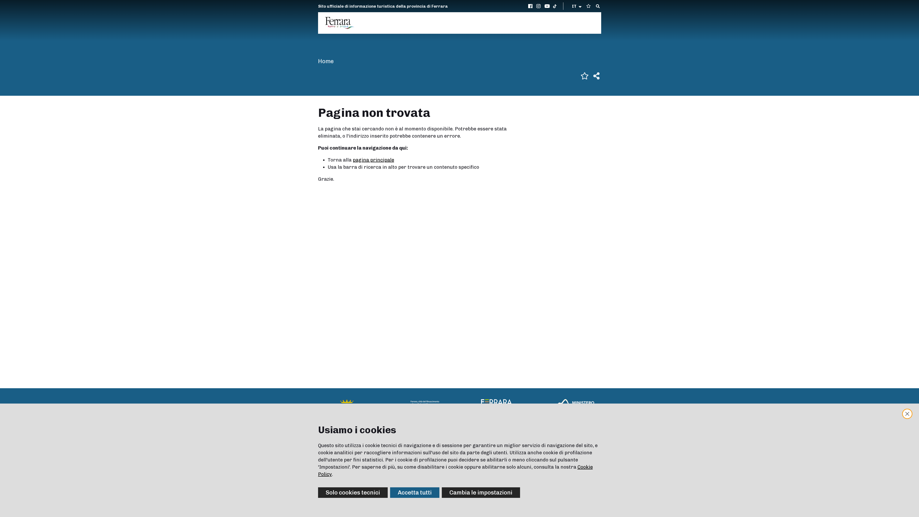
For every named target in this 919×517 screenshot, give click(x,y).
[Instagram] (539, 6)
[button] (577, 6)
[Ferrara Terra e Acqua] (342, 23)
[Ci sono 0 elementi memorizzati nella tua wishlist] (588, 6)
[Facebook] (531, 6)
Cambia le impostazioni (480, 492)
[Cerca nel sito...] (597, 6)
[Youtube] (547, 6)
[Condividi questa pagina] (596, 75)
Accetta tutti (415, 492)
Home (326, 61)
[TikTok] (554, 6)
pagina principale (373, 160)
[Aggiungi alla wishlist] (585, 75)
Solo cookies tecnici (353, 492)
